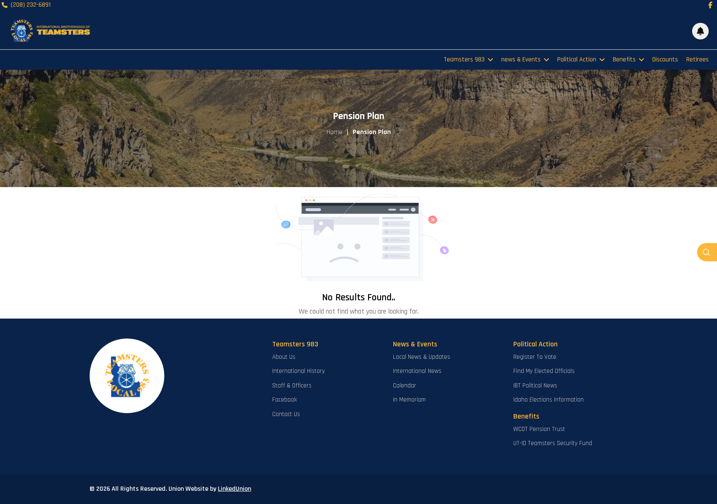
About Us (283, 357)
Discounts (665, 59)
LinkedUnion (234, 489)
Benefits (624, 59)
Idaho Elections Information (548, 400)
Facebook (284, 400)
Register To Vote (534, 357)
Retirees (697, 59)
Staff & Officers (292, 386)
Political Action (576, 59)
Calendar (404, 386)
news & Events (521, 59)
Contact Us (286, 414)
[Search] (707, 252)
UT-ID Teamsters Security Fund (552, 443)
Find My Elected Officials (544, 371)
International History (298, 371)
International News (417, 371)
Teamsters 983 (464, 59)
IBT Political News (535, 386)
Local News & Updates (421, 357)
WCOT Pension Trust (539, 429)
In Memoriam (409, 400)
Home (334, 132)
